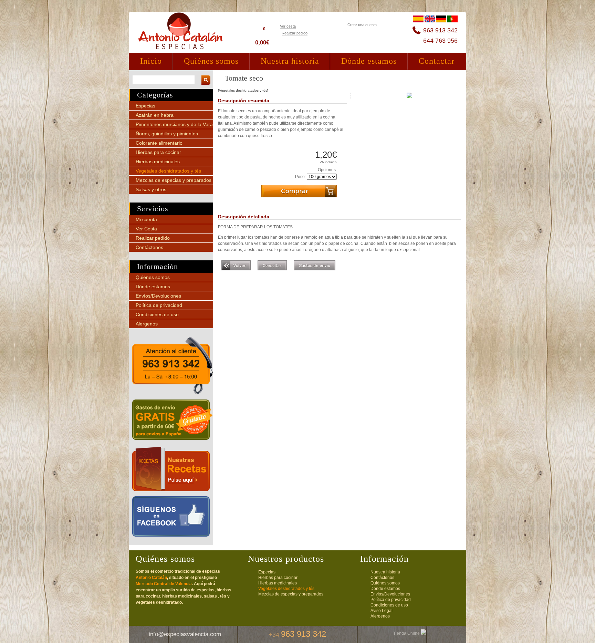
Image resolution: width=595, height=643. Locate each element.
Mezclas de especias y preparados (173, 180)
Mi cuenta (146, 219)
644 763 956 (440, 40)
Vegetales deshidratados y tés (168, 171)
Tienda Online (407, 633)
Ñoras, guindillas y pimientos (167, 133)
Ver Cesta (146, 228)
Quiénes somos (211, 60)
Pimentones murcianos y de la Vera (174, 124)
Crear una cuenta (362, 25)
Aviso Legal (381, 610)
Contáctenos (149, 247)
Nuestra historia (290, 60)
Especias (145, 105)
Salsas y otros (151, 189)
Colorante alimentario (159, 143)
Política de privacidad (159, 305)
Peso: (300, 176)
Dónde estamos (369, 60)
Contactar (437, 60)
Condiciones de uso (157, 314)
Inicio (151, 60)
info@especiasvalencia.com (185, 634)
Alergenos (147, 323)
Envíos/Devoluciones (158, 296)
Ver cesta (288, 26)
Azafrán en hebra (155, 115)
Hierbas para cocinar (158, 152)
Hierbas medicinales (158, 161)
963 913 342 (440, 30)
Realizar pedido (294, 33)
